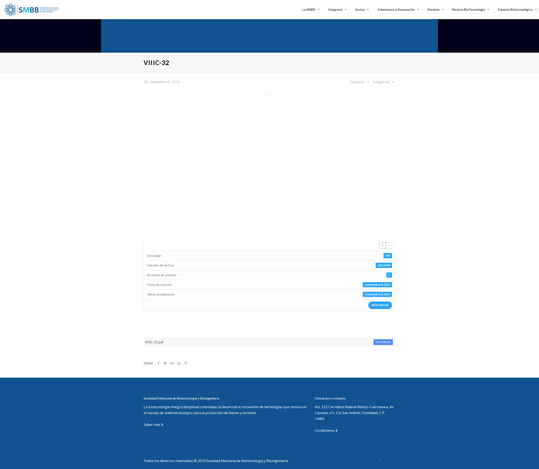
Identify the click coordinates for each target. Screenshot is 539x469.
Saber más (152, 424)
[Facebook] (380, 461)
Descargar (380, 305)
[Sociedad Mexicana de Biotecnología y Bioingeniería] (32, 9)
